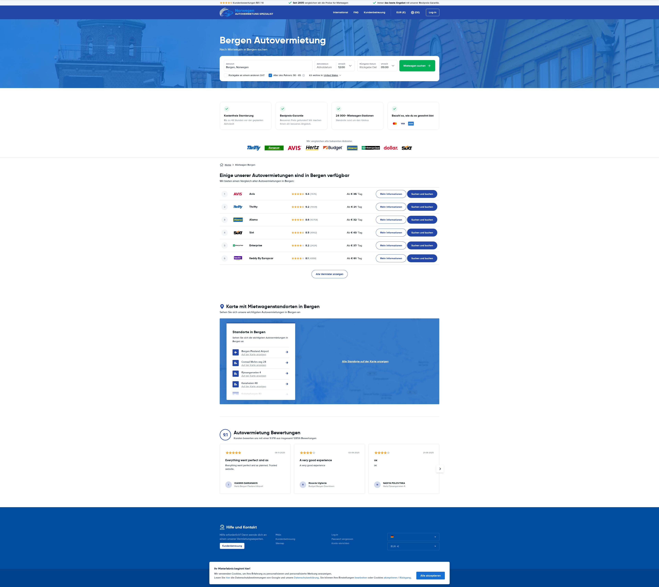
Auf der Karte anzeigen (253, 354)
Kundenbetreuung (374, 12)
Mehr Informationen (391, 194)
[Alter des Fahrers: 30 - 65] (270, 75)
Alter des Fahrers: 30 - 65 (287, 75)
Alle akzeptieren (430, 576)
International (340, 12)
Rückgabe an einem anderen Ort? (246, 75)
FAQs (278, 534)
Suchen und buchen (422, 194)
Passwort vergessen (342, 539)
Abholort (230, 63)
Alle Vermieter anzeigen (329, 274)
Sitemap (280, 543)
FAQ (356, 12)
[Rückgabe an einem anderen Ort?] (225, 75)
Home (228, 164)
